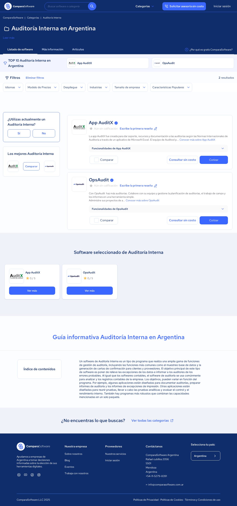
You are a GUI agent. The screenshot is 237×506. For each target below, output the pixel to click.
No (44, 133)
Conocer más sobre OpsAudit (142, 200)
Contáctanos (154, 446)
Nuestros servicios (115, 453)
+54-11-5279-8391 (156, 476)
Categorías (143, 6)
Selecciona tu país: (203, 444)
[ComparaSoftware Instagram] (39, 475)
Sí (19, 133)
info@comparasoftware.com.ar (165, 484)
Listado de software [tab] (20, 49)
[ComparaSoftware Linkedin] (19, 475)
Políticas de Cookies (171, 499)
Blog (67, 460)
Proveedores (113, 446)
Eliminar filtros (35, 77)
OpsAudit (168, 63)
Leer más (8, 38)
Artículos (78, 49)
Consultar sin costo (182, 160)
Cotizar (213, 160)
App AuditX (84, 63)
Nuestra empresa (76, 446)
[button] (158, 148)
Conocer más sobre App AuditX (197, 139)
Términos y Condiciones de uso (202, 499)
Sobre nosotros (73, 453)
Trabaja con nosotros (76, 473)
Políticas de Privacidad (145, 499)
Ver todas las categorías (150, 420)
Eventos (69, 466)
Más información (52, 49)
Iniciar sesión (222, 6)
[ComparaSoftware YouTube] (25, 475)
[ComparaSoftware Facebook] (32, 475)
